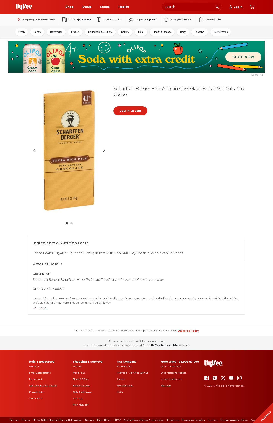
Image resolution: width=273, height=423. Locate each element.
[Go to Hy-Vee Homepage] (24, 7)
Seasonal (200, 32)
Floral (141, 32)
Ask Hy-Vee (35, 366)
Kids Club (166, 385)
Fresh (21, 32)
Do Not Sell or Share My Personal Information (57, 420)
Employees (173, 420)
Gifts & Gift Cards (82, 391)
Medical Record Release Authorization (144, 420)
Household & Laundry (100, 32)
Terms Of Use (104, 420)
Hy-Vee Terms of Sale (164, 345)
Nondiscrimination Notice (234, 420)
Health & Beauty (162, 32)
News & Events (124, 385)
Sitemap (14, 420)
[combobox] (192, 7)
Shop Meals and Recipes (173, 372)
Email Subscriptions (40, 372)
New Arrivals (221, 32)
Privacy (26, 420)
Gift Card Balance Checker (43, 385)
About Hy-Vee (124, 366)
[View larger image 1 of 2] (69, 150)
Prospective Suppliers (193, 420)
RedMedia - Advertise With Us (132, 372)
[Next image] (104, 150)
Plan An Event (81, 404)
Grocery (77, 366)
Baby (183, 32)
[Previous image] (34, 150)
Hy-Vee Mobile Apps (171, 379)
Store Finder (35, 398)
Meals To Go (79, 372)
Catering (77, 398)
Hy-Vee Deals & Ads (171, 366)
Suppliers (212, 420)
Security (89, 420)
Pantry (37, 32)
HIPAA (117, 420)
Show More (40, 307)
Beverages (56, 32)
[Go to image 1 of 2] (66, 223)
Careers (121, 379)
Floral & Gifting (81, 379)
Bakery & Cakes (81, 385)
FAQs (120, 391)
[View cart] (252, 7)
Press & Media (36, 391)
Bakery (125, 32)
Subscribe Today (188, 330)
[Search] (217, 7)
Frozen (75, 32)
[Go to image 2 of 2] (71, 223)
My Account (35, 379)
